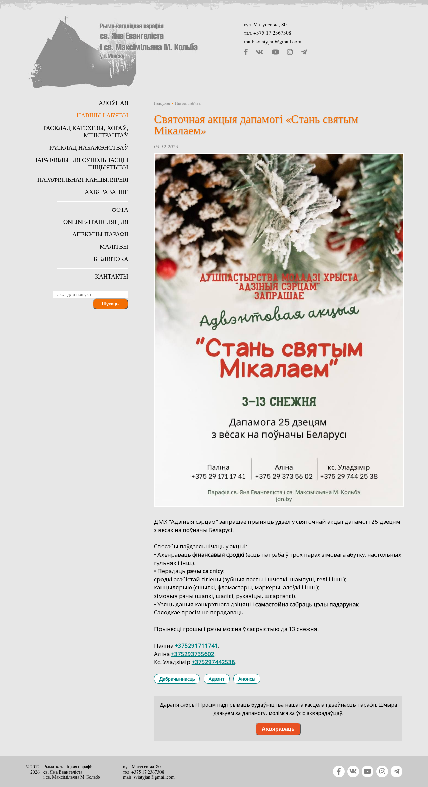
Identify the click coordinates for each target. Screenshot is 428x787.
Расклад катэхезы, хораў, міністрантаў (85, 131)
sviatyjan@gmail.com (278, 41)
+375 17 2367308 (272, 32)
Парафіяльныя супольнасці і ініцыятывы (80, 163)
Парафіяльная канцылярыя (82, 179)
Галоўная (162, 103)
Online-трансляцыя (95, 222)
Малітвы (114, 246)
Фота (120, 209)
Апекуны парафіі (100, 234)
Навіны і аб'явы (188, 103)
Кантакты (111, 276)
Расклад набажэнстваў (88, 147)
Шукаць (110, 303)
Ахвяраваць (278, 729)
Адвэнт (217, 679)
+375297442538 (213, 662)
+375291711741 (196, 645)
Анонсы (246, 679)
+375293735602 (192, 654)
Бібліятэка (111, 259)
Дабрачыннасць (177, 679)
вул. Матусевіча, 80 (265, 24)
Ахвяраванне (106, 192)
